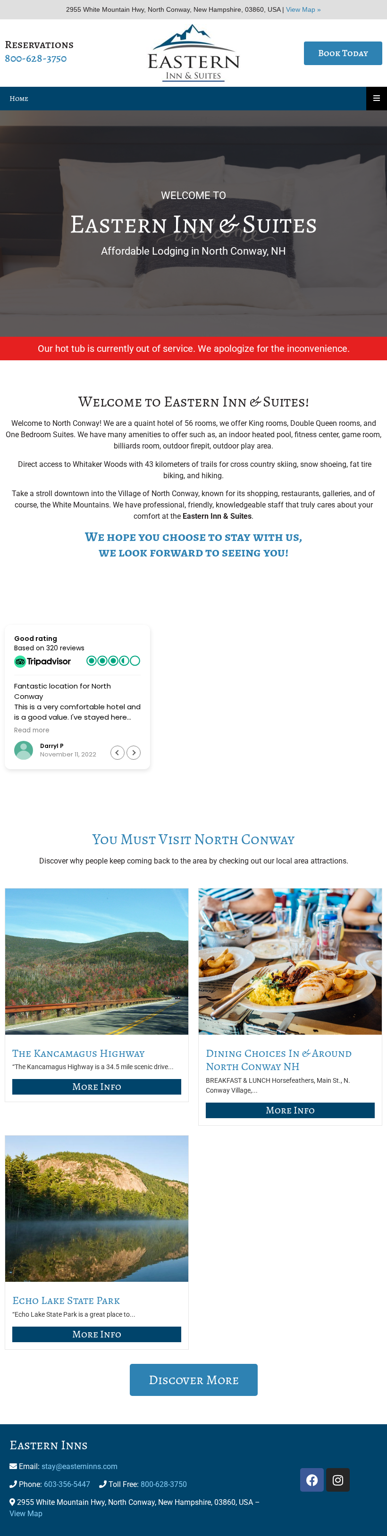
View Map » (303, 9)
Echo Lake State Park (66, 1300)
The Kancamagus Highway (78, 1053)
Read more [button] (32, 730)
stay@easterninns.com (80, 1466)
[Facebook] (312, 1480)
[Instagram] (338, 1480)
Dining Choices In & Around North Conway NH (279, 1060)
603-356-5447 (67, 1484)
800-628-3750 (36, 58)
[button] (133, 753)
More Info (96, 1086)
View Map (25, 1513)
